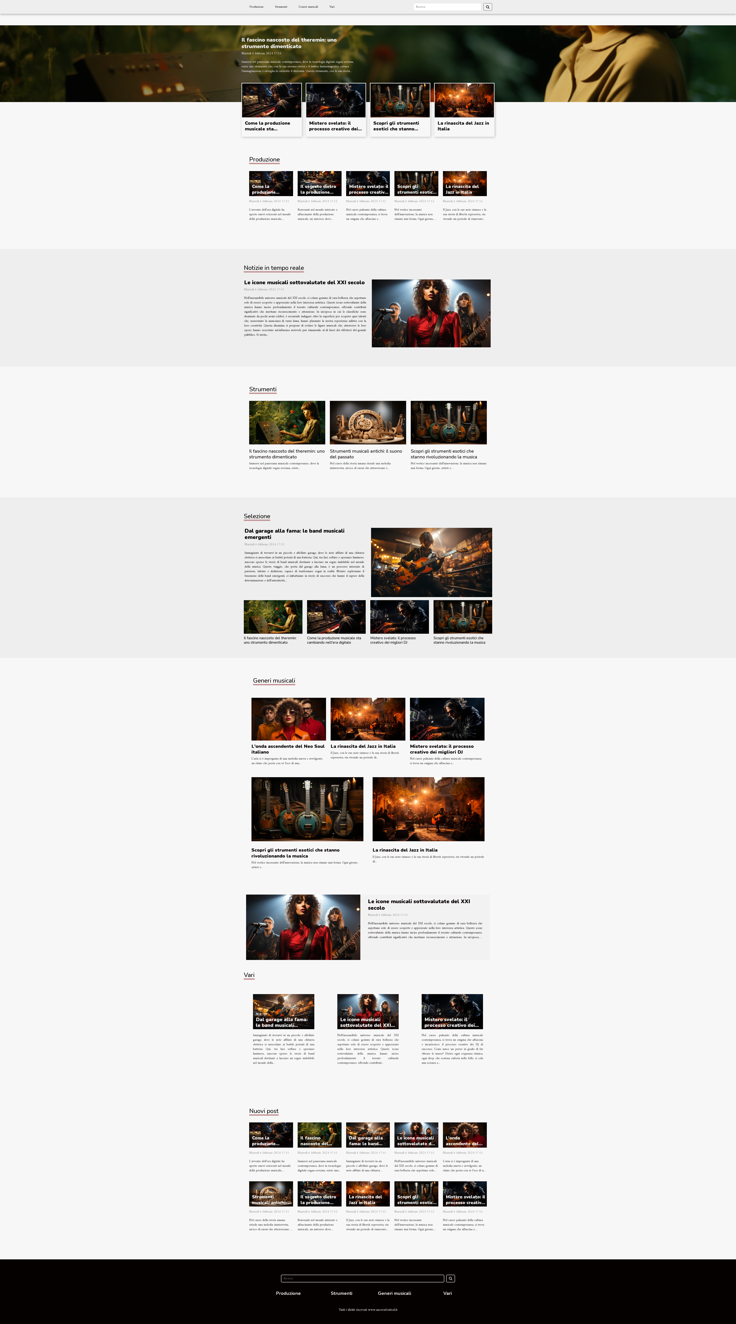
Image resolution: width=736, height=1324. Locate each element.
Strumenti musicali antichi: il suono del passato (366, 454)
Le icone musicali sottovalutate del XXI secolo (304, 282)
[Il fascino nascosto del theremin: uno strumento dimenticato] (287, 422)
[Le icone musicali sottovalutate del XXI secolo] (431, 313)
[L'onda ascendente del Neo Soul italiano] (288, 719)
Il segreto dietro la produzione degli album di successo (318, 195)
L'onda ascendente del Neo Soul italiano (288, 749)
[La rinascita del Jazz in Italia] (464, 100)
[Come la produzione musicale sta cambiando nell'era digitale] (271, 100)
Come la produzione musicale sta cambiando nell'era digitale (267, 132)
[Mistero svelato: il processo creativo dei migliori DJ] (336, 100)
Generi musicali (308, 7)
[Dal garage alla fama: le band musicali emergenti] (431, 562)
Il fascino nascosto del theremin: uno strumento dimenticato (289, 43)
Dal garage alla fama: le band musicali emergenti (294, 534)
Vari (331, 7)
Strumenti (281, 7)
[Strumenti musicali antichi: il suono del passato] (368, 422)
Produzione (257, 7)
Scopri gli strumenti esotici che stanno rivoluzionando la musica (396, 132)
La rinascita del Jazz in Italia (463, 126)
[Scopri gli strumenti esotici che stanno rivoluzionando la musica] (400, 100)
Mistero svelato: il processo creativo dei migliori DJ (333, 129)
